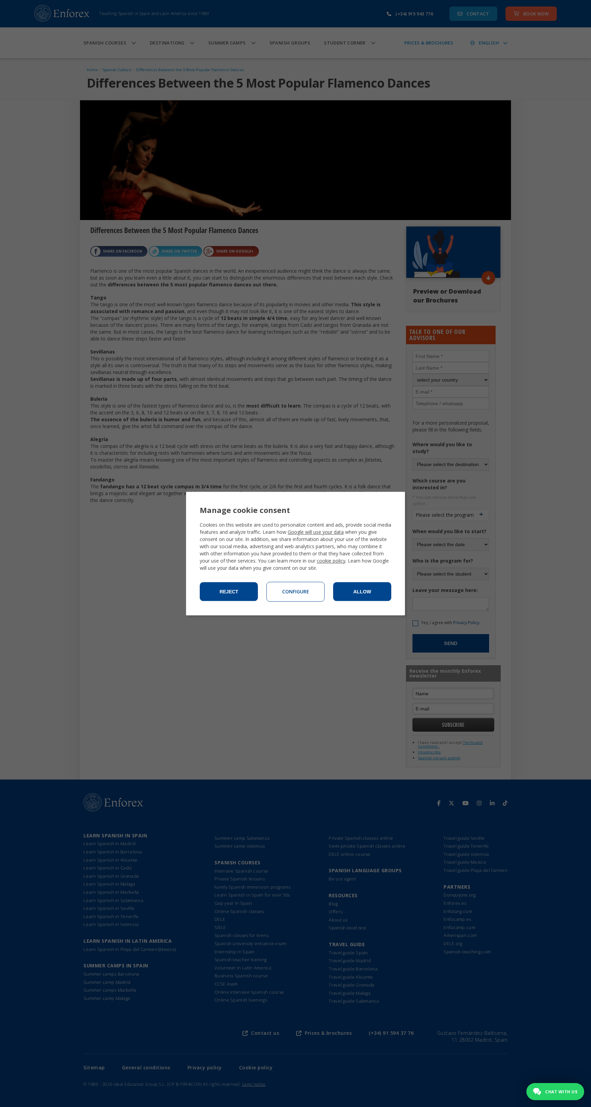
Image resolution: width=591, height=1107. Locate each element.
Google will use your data (316, 532)
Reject (229, 591)
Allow (362, 591)
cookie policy (331, 560)
